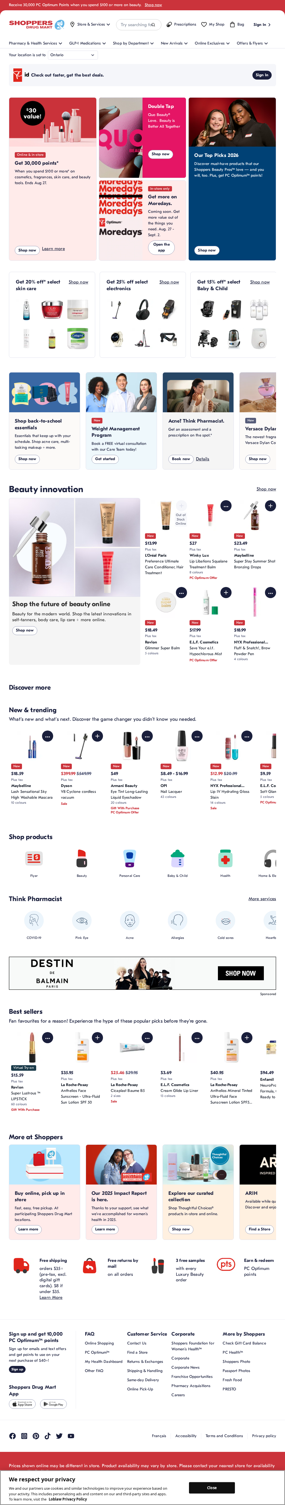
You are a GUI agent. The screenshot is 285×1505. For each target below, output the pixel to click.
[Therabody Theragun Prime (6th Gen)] (168, 338)
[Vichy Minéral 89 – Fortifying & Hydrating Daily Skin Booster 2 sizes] (26, 309)
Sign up (17, 1369)
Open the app (161, 247)
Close (212, 1487)
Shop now (153, 5)
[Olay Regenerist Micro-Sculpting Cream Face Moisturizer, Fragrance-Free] (52, 309)
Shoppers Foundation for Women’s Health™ (192, 1346)
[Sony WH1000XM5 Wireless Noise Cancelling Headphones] (142, 309)
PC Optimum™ (97, 1352)
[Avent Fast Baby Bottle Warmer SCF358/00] (259, 338)
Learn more (53, 248)
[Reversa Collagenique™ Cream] (77, 309)
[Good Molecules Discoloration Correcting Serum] (52, 338)
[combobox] (138, 24)
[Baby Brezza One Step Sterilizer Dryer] (233, 338)
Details (202, 459)
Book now (181, 459)
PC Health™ (233, 1352)
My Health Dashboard (104, 1361)
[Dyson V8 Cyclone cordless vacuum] (117, 309)
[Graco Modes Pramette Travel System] (207, 338)
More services (262, 898)
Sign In (262, 75)
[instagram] (24, 1436)
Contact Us (136, 1343)
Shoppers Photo (236, 1361)
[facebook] (12, 1436)
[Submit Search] (153, 25)
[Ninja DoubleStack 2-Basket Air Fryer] (168, 309)
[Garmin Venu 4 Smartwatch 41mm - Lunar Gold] (117, 338)
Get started (105, 459)
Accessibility (185, 1436)
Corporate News (185, 1367)
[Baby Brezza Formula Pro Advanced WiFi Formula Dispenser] (233, 309)
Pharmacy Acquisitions (190, 1385)
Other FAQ (94, 1370)
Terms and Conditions (224, 1436)
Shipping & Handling (145, 1370)
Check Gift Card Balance (244, 1343)
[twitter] (59, 1436)
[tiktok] (47, 1436)
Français (159, 1436)
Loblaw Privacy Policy (68, 1499)
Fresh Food (232, 1380)
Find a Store (259, 1229)
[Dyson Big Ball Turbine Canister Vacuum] (142, 338)
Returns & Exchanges (145, 1361)
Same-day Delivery (143, 1380)
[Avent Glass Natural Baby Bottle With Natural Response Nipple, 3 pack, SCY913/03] (259, 309)
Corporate (180, 1358)
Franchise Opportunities (191, 1376)
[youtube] (71, 1436)
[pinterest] (36, 1436)
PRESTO (229, 1389)
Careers (178, 1395)
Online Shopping (99, 1343)
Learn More (51, 1297)
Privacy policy (264, 1436)
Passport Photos (236, 1370)
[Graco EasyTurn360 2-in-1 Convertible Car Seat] (207, 309)
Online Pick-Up (140, 1389)
